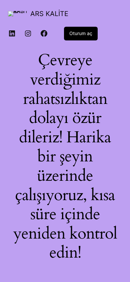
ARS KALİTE (49, 14)
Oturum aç (80, 33)
